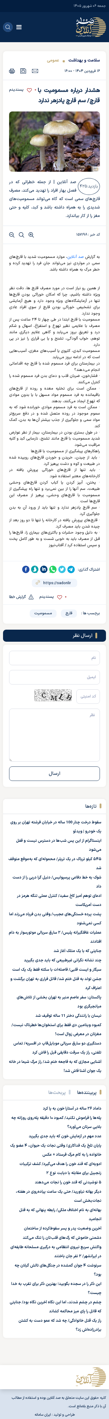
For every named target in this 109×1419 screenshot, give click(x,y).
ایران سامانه (43, 1414)
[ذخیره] (23, 71)
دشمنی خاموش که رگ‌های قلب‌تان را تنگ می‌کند (62, 1238)
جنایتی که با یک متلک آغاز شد (77, 951)
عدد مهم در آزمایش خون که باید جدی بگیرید (65, 1136)
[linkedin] (44, 569)
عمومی (53, 60)
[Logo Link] (91, 27)
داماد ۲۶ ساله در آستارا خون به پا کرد (72, 1109)
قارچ (68, 613)
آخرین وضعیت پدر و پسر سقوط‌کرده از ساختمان (62, 1229)
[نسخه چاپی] (12, 71)
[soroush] (35, 569)
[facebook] (26, 569)
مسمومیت (43, 613)
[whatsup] (53, 569)
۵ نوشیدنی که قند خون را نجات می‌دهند (68, 1182)
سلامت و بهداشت (84, 60)
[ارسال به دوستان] (35, 70)
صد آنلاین (75, 257)
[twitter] (62, 569)
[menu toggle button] (19, 27)
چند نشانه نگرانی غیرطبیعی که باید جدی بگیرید (62, 960)
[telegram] (71, 569)
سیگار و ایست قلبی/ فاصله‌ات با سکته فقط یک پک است (56, 970)
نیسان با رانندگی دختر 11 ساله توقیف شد (68, 1016)
